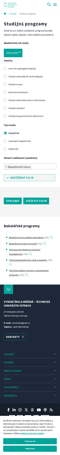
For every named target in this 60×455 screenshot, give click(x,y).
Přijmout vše (30, 441)
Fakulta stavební (16, 108)
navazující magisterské (19, 141)
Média (7, 378)
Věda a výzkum (12, 370)
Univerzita (10, 395)
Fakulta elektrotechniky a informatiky (26, 100)
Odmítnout (30, 448)
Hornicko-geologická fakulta (22, 68)
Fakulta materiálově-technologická (25, 76)
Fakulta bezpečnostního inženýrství (25, 116)
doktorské (13, 149)
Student (9, 362)
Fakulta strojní (15, 84)
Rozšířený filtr (21, 177)
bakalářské (13, 133)
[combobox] (30, 166)
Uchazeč (12, 13)
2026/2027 (12, 52)
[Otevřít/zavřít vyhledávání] (49, 5)
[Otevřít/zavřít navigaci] (55, 4)
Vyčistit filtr (36, 200)
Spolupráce (11, 387)
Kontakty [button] (13, 336)
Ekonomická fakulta (18, 92)
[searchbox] (33, 166)
